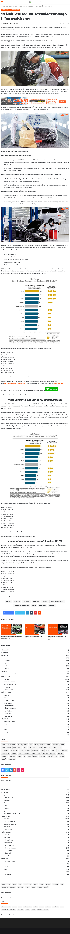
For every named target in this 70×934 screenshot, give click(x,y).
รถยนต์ (20, 753)
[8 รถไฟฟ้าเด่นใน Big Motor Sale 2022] (11, 629)
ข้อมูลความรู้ (5, 655)
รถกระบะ (54, 750)
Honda (25, 744)
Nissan (17, 602)
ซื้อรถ (40, 747)
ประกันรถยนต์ (5, 750)
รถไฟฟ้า (19, 756)
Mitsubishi (42, 744)
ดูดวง (5, 724)
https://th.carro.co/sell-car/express (14, 384)
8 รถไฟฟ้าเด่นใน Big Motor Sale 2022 (11, 636)
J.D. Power (15, 596)
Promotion (55, 744)
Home (4, 6)
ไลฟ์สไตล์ (5, 719)
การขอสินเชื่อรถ (9, 706)
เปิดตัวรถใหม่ (42, 756)
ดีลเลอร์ (36, 602)
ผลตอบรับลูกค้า (8, 716)
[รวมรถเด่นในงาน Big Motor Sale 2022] (35, 629)
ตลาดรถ (54, 747)
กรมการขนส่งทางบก (6, 747)
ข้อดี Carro (7, 698)
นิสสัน (45, 602)
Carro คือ (6, 695)
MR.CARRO (5, 23)
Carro (3, 744)
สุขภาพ (6, 732)
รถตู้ (59, 750)
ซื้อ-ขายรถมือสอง (10, 708)
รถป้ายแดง (64, 750)
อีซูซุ (34, 605)
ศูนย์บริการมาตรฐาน (22, 605)
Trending (5, 653)
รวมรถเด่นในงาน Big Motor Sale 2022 (34, 637)
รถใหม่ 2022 (12, 756)
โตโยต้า (52, 605)
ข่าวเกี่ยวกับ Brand (9, 722)
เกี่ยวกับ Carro (6, 692)
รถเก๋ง (33, 753)
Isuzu (9, 602)
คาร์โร (25, 747)
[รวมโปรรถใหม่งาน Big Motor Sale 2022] (58, 629)
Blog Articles (6, 650)
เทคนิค (5, 666)
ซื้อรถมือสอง (47, 747)
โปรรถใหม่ (62, 756)
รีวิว (5, 663)
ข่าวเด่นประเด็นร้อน (15, 9)
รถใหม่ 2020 (60, 753)
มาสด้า (21, 750)
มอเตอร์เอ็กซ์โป (14, 750)
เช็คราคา (35, 756)
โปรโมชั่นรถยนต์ (8, 690)
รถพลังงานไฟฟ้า (5, 753)
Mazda (36, 744)
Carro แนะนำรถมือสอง (10, 658)
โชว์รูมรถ (43, 605)
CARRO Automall (11, 744)
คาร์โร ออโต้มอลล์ (33, 747)
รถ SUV (47, 750)
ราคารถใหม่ (7, 687)
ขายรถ (19, 747)
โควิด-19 (50, 756)
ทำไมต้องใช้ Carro (9, 700)
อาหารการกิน (7, 735)
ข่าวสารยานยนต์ (11, 6)
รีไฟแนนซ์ (8, 714)
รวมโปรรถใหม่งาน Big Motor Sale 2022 (57, 637)
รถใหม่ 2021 (4, 756)
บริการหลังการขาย (58, 602)
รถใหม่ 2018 (45, 753)
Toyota (27, 602)
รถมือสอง (14, 753)
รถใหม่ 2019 (52, 753)
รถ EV (42, 750)
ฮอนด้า (29, 756)
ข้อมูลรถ (4, 671)
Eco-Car (20, 744)
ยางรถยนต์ (27, 750)
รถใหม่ (38, 753)
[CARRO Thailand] (35, 2)
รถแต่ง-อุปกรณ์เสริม (10, 684)
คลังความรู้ (7, 661)
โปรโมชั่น (4, 759)
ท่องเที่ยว (6, 727)
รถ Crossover (35, 750)
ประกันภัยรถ (8, 711)
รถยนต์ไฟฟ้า (27, 753)
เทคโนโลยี (6, 668)
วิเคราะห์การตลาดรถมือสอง (12, 674)
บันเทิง (5, 730)
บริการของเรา (8, 703)
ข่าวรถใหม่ (6, 679)
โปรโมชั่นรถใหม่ (12, 759)
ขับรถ (14, 747)
